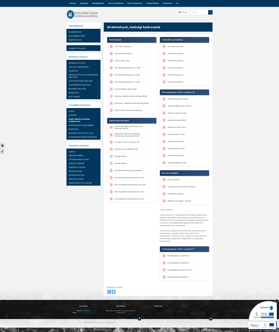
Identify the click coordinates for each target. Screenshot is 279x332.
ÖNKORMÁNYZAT (98, 3)
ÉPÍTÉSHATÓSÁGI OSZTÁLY (79, 159)
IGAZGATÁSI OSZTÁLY (76, 175)
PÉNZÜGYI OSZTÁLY (76, 179)
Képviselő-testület (77, 63)
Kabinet (72, 152)
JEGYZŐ (72, 111)
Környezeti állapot (77, 48)
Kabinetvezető (75, 40)
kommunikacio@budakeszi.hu (85, 312)
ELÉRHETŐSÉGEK (152, 3)
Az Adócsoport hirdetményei (81, 125)
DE (177, 3)
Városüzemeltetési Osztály (80, 183)
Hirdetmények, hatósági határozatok (79, 120)
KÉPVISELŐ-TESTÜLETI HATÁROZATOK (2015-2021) (83, 76)
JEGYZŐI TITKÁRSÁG (76, 163)
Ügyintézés (167, 3)
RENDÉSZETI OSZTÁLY (77, 167)
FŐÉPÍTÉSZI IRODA (76, 155)
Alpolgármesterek (77, 36)
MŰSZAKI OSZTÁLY (75, 171)
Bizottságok (74, 96)
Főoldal (72, 3)
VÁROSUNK (84, 3)
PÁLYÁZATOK (73, 129)
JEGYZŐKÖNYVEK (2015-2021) (80, 85)
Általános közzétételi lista (81, 133)
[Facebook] (139, 319)
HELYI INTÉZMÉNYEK (115, 3)
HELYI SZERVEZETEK (134, 3)
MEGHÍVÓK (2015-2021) (77, 89)
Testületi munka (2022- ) (79, 67)
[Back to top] (211, 319)
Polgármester (75, 32)
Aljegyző (72, 115)
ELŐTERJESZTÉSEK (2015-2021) (81, 81)
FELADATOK (73, 71)
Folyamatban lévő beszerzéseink (83, 137)
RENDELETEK (74, 93)
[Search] (210, 12)
